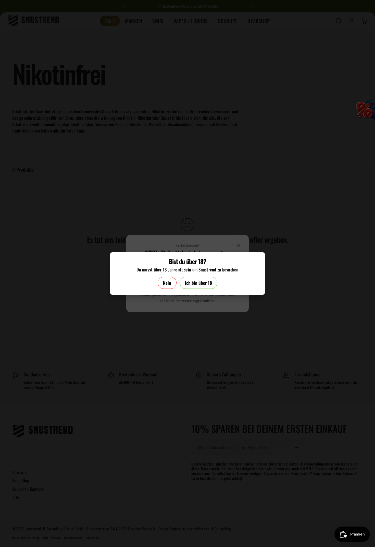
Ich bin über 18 (198, 283)
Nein (167, 283)
